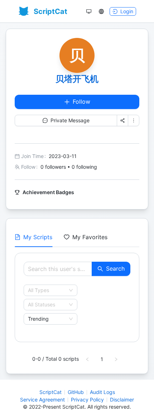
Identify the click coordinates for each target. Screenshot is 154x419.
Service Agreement (42, 399)
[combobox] (47, 290)
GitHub (76, 392)
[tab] (33, 237)
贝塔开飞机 (77, 79)
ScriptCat (50, 392)
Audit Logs (102, 392)
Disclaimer (122, 399)
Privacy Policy (87, 399)
